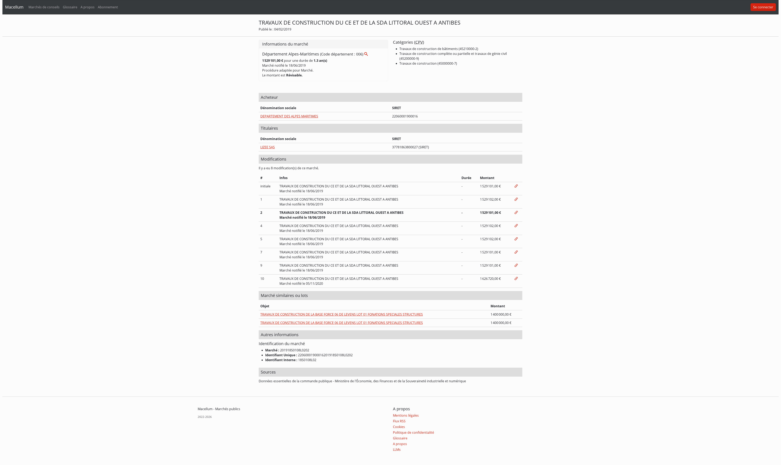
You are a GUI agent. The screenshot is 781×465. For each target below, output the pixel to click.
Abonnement (108, 7)
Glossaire (70, 7)
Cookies (399, 427)
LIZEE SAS (267, 147)
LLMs (397, 449)
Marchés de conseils (44, 7)
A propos (88, 7)
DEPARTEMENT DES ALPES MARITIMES (289, 116)
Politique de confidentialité (413, 432)
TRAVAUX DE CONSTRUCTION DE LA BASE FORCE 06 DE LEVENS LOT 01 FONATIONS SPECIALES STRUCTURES (341, 314)
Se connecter (763, 7)
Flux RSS (399, 421)
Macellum (14, 7)
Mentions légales (406, 415)
